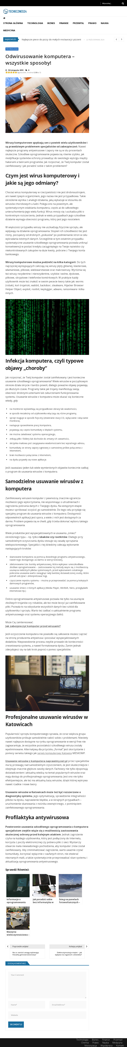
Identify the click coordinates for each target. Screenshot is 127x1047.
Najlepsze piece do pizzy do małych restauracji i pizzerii (51, 38)
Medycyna (9, 30)
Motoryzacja (91, 1045)
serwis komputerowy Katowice (54, 753)
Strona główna (13, 23)
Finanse (63, 23)
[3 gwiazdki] (11, 72)
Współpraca (106, 1045)
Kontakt (120, 1045)
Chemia (85, 1042)
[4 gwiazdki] (13, 72)
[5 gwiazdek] (16, 72)
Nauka (105, 23)
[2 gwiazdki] (9, 72)
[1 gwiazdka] (6, 72)
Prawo (92, 23)
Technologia (35, 23)
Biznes (51, 23)
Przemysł (78, 23)
